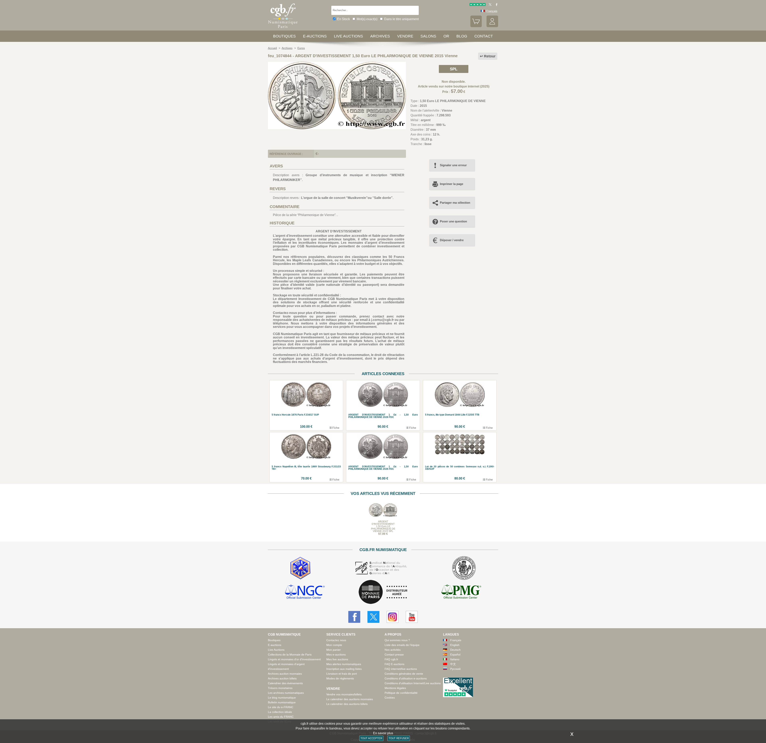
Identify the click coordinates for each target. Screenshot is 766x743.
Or (446, 36)
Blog (461, 36)
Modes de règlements (340, 678)
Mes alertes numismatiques (343, 664)
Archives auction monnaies (285, 673)
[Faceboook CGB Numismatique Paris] (354, 617)
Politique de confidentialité (401, 692)
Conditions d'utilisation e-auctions (406, 678)
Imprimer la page (451, 184)
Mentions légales (395, 688)
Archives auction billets (282, 678)
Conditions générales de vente (404, 673)
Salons (428, 36)
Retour (490, 56)
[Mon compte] (492, 26)
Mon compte (334, 645)
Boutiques (284, 36)
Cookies (390, 697)
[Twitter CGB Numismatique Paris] (373, 617)
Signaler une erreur (453, 165)
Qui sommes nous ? (397, 640)
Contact (483, 36)
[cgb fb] (495, 5)
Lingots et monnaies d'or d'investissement (294, 659)
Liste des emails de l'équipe (402, 645)
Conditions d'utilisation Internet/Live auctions (413, 683)
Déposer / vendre (452, 240)
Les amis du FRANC (281, 716)
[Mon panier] (476, 26)
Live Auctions (276, 649)
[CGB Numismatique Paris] (283, 28)
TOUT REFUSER (399, 738)
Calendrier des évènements (285, 683)
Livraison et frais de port (341, 673)
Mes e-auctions (336, 654)
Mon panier (333, 649)
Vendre (405, 36)
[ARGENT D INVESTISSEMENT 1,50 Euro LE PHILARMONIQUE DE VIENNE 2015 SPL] (337, 128)
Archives (380, 36)
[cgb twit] (489, 5)
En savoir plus (383, 733)
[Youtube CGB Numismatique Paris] (412, 617)
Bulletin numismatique (282, 702)
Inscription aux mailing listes (344, 668)
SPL (453, 69)
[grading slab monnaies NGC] (305, 592)
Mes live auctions (337, 659)
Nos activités (393, 649)
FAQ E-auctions (394, 664)
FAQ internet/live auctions (401, 668)
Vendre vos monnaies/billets (344, 694)
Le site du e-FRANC (280, 707)
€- (317, 154)
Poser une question (453, 221)
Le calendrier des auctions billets (347, 704)
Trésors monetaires (280, 688)
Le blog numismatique (282, 697)
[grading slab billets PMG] (461, 592)
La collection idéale (280, 712)
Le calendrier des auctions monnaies (349, 699)
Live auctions (348, 36)
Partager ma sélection (455, 202)
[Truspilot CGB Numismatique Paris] (478, 5)
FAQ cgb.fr (391, 659)
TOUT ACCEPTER (371, 738)
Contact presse (394, 654)
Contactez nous (336, 640)
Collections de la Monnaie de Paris (290, 654)
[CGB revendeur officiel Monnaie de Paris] (383, 592)
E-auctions (315, 36)
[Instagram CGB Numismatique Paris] (393, 617)
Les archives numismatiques (286, 692)
